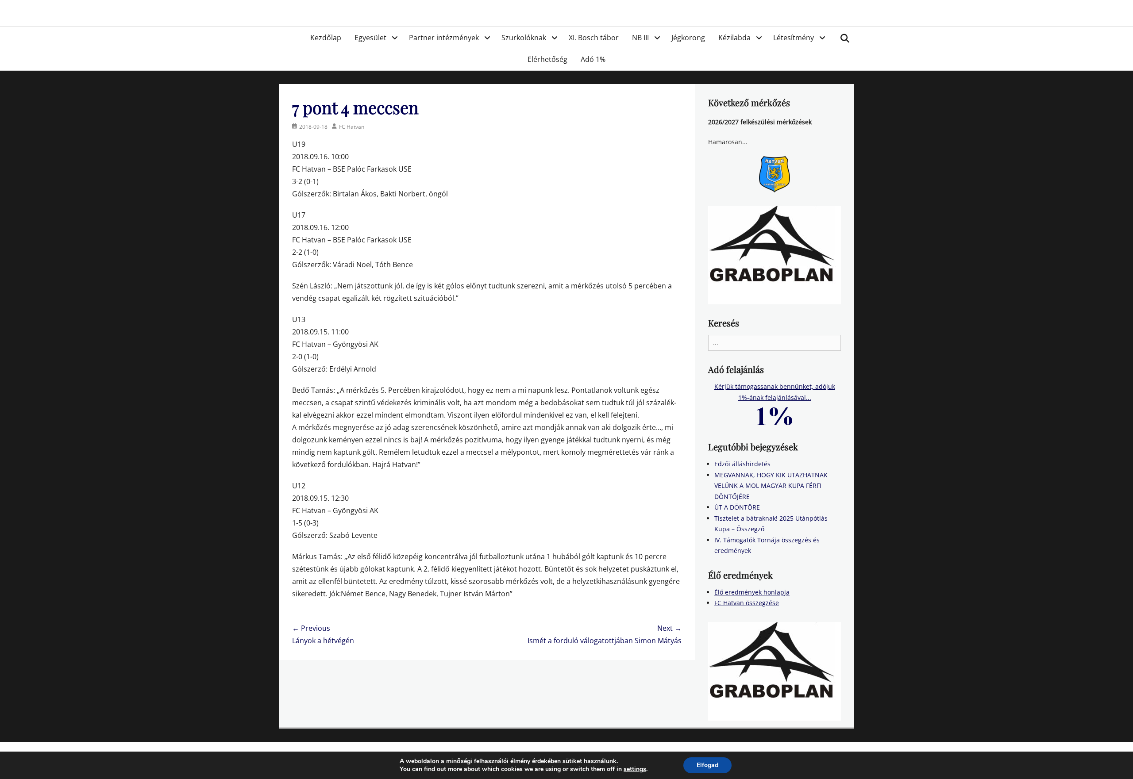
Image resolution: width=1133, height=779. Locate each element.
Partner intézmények (444, 37)
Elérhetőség (547, 59)
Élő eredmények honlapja (752, 592)
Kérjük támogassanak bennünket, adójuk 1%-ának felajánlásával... (774, 392)
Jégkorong (688, 37)
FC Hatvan (351, 126)
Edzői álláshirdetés (742, 464)
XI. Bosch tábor (594, 37)
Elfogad (707, 765)
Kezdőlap (325, 37)
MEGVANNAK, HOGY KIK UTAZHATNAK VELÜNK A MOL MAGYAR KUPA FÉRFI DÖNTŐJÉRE (771, 486)
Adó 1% (593, 59)
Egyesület (370, 37)
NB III (640, 37)
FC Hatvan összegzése (746, 603)
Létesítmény (793, 37)
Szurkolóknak (523, 37)
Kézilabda (734, 37)
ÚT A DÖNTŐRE (737, 507)
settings (635, 769)
